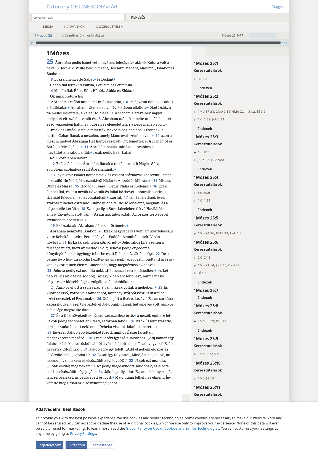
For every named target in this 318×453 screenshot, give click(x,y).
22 (158, 253)
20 (100, 231)
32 (94, 354)
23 (49, 270)
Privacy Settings (83, 433)
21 (65, 242)
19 (53, 225)
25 (160, 287)
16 (155, 186)
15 (77, 186)
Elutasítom (76, 445)
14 (155, 180)
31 (86, 349)
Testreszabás (101, 445)
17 (126, 197)
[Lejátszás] (32, 42)
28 (132, 321)
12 (53, 163)
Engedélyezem (49, 445)
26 (99, 298)
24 (53, 287)
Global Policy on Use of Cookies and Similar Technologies (172, 428)
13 (53, 175)
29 (49, 332)
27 (53, 315)
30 (90, 338)
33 (131, 360)
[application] (159, 42)
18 (83, 208)
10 (158, 135)
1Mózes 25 (43, 35)
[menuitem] (284, 17)
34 (101, 371)
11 (86, 146)
